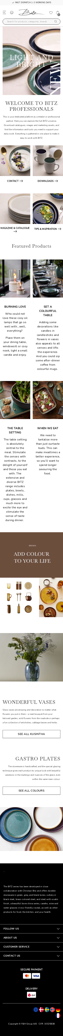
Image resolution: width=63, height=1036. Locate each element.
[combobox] (31, 22)
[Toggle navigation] (4, 12)
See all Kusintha (31, 734)
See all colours (32, 791)
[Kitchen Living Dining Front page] (31, 13)
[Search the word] (55, 21)
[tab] (31, 929)
